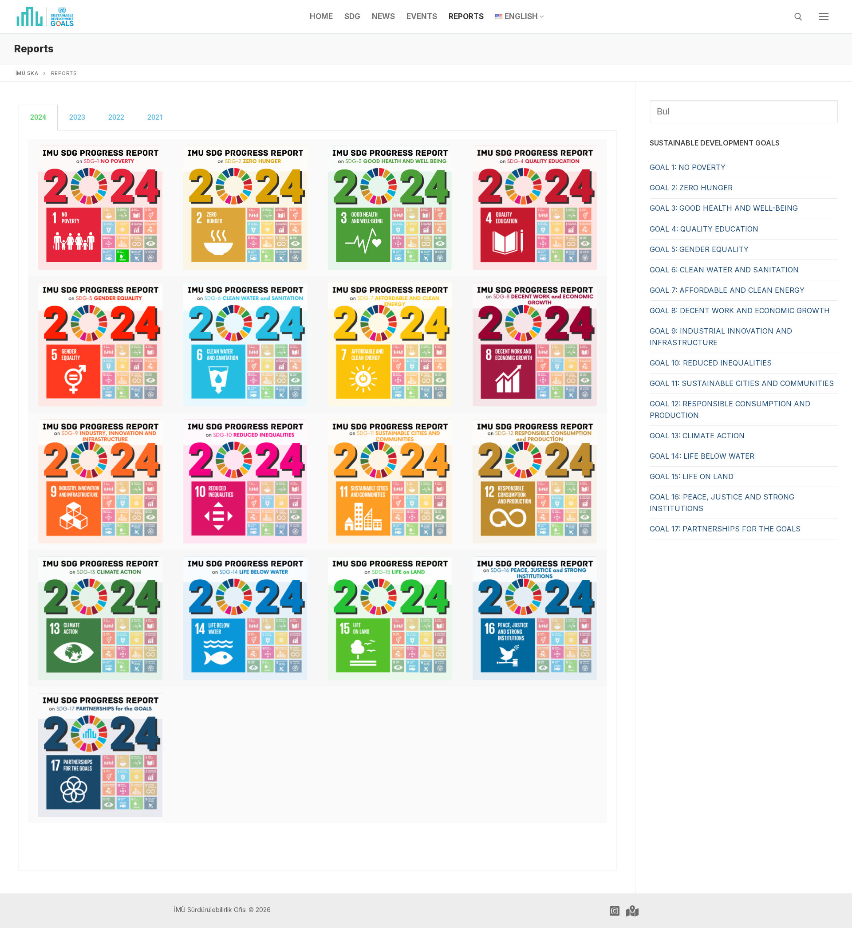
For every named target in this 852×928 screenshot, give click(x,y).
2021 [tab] (155, 117)
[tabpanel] (317, 500)
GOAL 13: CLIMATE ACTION (697, 435)
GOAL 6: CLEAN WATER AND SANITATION (724, 269)
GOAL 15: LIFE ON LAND (692, 476)
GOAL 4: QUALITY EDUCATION (704, 228)
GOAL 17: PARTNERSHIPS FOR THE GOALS (725, 528)
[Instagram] (614, 910)
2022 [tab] (116, 117)
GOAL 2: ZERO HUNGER (691, 187)
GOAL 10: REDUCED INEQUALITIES (711, 362)
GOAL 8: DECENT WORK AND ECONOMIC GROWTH (740, 310)
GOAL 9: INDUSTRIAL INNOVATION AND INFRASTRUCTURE (721, 336)
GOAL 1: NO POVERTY (688, 167)
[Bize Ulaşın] (632, 910)
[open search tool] (798, 17)
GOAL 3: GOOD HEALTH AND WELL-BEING (724, 208)
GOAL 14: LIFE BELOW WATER (702, 456)
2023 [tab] (77, 117)
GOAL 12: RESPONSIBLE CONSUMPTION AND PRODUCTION (730, 409)
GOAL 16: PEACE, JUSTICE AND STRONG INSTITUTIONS (722, 502)
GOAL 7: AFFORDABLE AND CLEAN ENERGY (727, 290)
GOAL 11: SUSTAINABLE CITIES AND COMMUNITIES (742, 383)
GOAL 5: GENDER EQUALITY (699, 249)
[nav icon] (823, 17)
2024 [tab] (38, 117)
